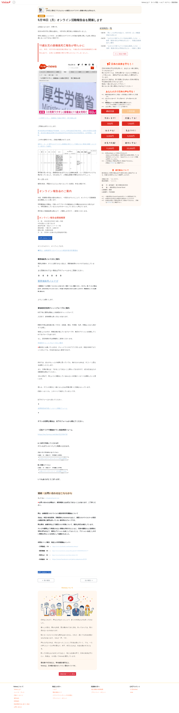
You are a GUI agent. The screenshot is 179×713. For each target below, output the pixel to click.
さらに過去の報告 (121, 54)
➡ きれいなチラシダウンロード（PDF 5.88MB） (53, 458)
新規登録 (175, 2)
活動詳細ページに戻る (67, 674)
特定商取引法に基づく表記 (22, 704)
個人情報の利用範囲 (97, 689)
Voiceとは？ (146, 2)
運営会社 (16, 698)
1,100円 (131, 123)
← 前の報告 (46, 580)
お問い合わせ (18, 707)
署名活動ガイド (57, 692)
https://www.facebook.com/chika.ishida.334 (65, 555)
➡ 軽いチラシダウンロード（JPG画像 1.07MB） (53, 471)
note (131, 692)
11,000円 (110, 148)
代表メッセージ (18, 695)
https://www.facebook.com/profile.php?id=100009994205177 (70, 551)
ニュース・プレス (19, 692)
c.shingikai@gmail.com (52, 498)
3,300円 (110, 136)
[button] (45, 238)
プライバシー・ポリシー (60, 698)
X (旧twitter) (134, 689)
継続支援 (110, 111)
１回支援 (131, 111)
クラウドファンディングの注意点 (62, 695)
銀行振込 (120, 106)
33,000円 (131, 148)
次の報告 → (89, 580)
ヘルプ (161, 2)
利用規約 (112, 163)
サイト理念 (154, 2)
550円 (110, 123)
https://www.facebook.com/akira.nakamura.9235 (69, 559)
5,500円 (131, 136)
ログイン (168, 2)
